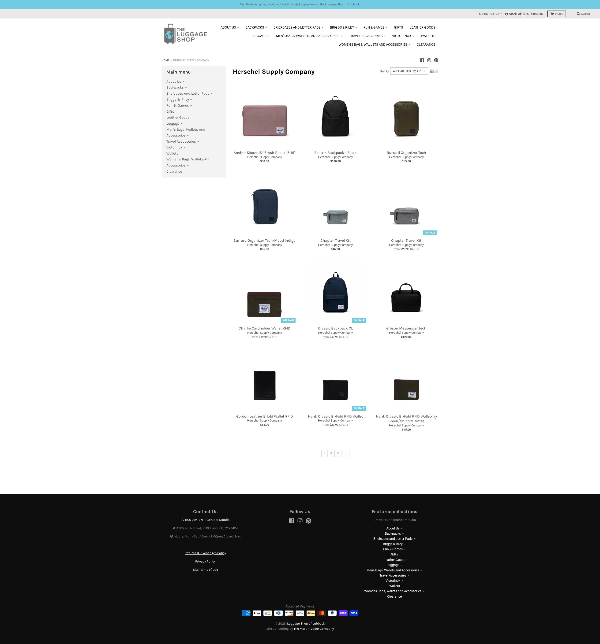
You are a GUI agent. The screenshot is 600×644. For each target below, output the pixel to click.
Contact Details (218, 520)
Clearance (174, 171)
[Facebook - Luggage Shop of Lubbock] (422, 60)
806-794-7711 (492, 14)
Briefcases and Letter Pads (187, 93)
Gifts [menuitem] (398, 27)
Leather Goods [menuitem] (422, 27)
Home (165, 60)
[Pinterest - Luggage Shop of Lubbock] (436, 60)
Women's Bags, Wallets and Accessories (392, 591)
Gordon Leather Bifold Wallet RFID (264, 416)
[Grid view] (432, 71)
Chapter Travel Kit (335, 240)
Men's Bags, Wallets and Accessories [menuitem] (307, 36)
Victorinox (174, 147)
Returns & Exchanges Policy (205, 553)
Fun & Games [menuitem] (374, 27)
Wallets (172, 153)
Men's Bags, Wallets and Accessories (393, 570)
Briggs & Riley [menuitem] (342, 27)
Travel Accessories (181, 141)
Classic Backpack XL (335, 328)
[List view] (436, 71)
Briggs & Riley (177, 99)
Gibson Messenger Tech (406, 328)
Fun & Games (177, 105)
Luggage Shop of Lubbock (306, 623)
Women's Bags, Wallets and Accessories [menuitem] (373, 44)
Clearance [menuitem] (426, 44)
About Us (173, 81)
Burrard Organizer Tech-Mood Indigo (264, 240)
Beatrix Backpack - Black (335, 152)
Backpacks (175, 87)
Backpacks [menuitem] (254, 27)
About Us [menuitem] (228, 27)
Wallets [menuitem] (428, 36)
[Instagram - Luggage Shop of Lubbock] (429, 60)
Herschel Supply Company (264, 157)
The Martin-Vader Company (314, 629)
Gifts (170, 111)
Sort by (384, 71)
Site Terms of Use (205, 570)
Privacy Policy (205, 561)
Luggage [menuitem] (258, 36)
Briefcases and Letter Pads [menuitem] (297, 27)
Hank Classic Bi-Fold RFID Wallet (335, 416)
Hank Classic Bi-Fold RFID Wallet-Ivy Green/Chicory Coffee (406, 418)
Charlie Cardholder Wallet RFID (264, 328)
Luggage (173, 123)
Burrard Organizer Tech (406, 152)
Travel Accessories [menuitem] (365, 36)
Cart (559, 13)
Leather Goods (177, 117)
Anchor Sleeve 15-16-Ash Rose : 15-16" (264, 152)
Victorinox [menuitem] (401, 36)
